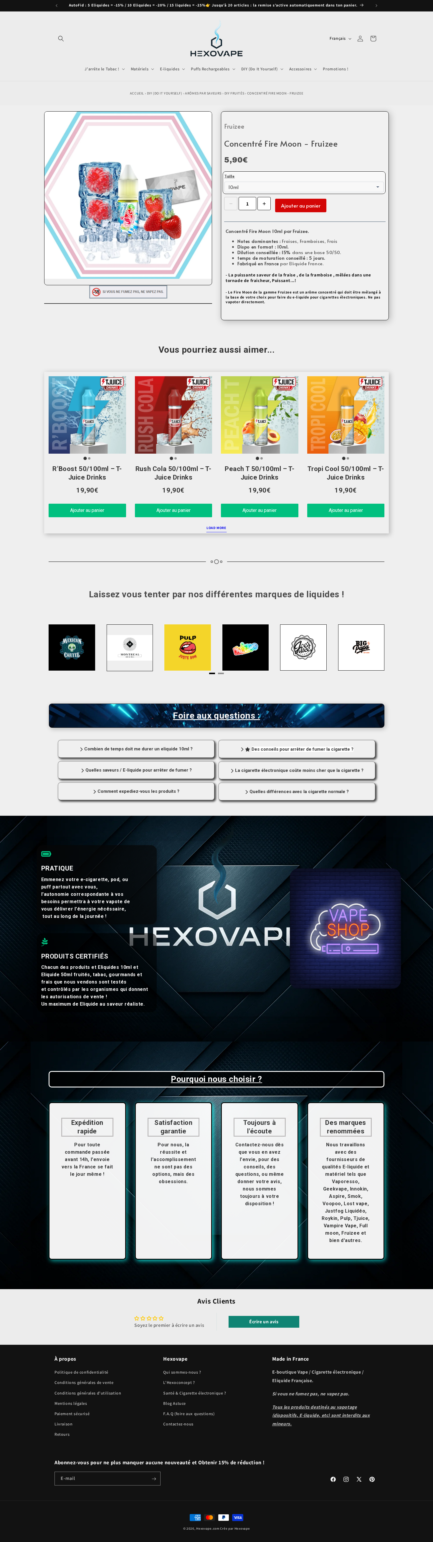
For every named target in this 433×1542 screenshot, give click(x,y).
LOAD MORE (216, 527)
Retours (62, 1434)
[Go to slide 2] (89, 458)
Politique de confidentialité (81, 1372)
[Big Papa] (303, 647)
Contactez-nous (178, 1424)
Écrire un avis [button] (263, 1322)
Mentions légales (70, 1403)
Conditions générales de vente (83, 1382)
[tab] (212, 673)
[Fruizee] (187, 647)
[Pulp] (129, 647)
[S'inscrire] (153, 1479)
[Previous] (66, 649)
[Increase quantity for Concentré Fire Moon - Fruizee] (264, 203)
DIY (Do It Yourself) (164, 93)
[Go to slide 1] (85, 458)
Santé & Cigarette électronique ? (194, 1393)
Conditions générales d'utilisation (87, 1393)
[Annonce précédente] (56, 5)
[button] (60, 38)
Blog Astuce (174, 1403)
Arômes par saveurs (203, 93)
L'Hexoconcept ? (179, 1382)
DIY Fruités (234, 93)
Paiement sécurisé (72, 1414)
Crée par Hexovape (235, 1528)
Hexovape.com (207, 1528)
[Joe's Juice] (245, 647)
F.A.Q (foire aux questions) (188, 1414)
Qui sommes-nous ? (182, 1372)
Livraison (63, 1424)
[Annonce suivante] (376, 5)
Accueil (137, 93)
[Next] (367, 649)
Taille (229, 176)
